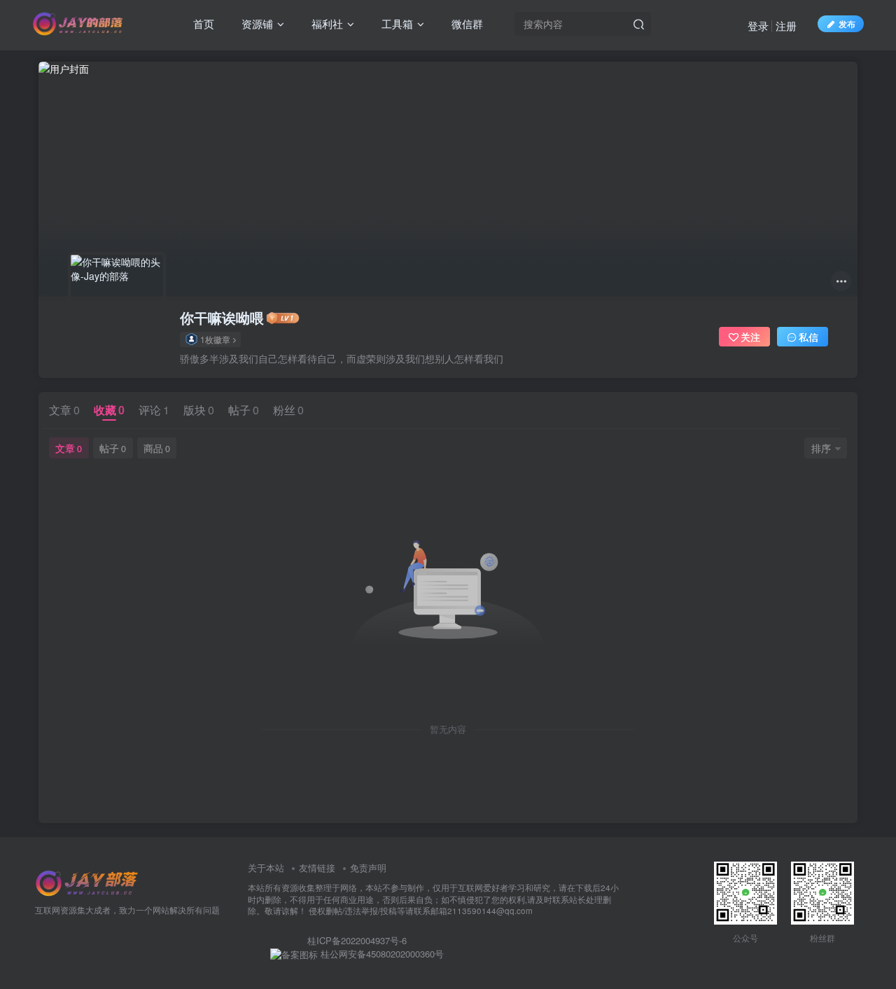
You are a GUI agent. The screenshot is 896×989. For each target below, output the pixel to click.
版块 (198, 410)
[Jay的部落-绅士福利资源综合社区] (87, 882)
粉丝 (288, 410)
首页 (202, 23)
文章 (64, 410)
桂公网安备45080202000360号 (381, 954)
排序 (821, 448)
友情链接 (317, 867)
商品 (157, 448)
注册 (786, 25)
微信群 (466, 23)
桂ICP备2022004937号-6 (357, 940)
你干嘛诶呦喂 (222, 318)
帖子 (243, 410)
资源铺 (256, 23)
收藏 (109, 410)
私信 (808, 337)
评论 (154, 410)
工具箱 (396, 23)
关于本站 (266, 867)
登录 (758, 25)
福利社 (326, 23)
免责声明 (368, 867)
